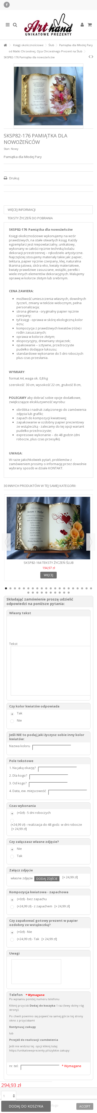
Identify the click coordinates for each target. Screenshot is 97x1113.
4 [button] (19, 588)
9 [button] (42, 588)
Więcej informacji (22, 209)
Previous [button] (6, 542)
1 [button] (6, 588)
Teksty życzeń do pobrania (30, 218)
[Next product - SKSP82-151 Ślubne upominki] (92, 57)
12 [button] (55, 588)
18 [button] (82, 588)
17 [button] (78, 588)
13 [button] (60, 588)
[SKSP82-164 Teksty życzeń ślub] (48, 528)
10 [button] (46, 588)
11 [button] (51, 588)
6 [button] (28, 588)
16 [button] (73, 588)
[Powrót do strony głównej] (5, 45)
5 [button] (24, 588)
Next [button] (90, 542)
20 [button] (91, 588)
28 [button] (60, 593)
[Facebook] (7, 5)
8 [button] (37, 588)
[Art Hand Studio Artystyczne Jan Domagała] (48, 24)
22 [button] (33, 593)
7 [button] (33, 588)
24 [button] (42, 593)
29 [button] (64, 593)
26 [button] (51, 593)
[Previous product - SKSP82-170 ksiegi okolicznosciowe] (89, 57)
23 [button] (37, 593)
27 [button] (55, 593)
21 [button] (28, 593)
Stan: (7, 149)
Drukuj (13, 178)
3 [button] (15, 588)
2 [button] (10, 588)
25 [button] (46, 593)
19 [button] (87, 588)
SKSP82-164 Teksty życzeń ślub (49, 562)
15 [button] (69, 588)
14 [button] (64, 588)
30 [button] (69, 593)
